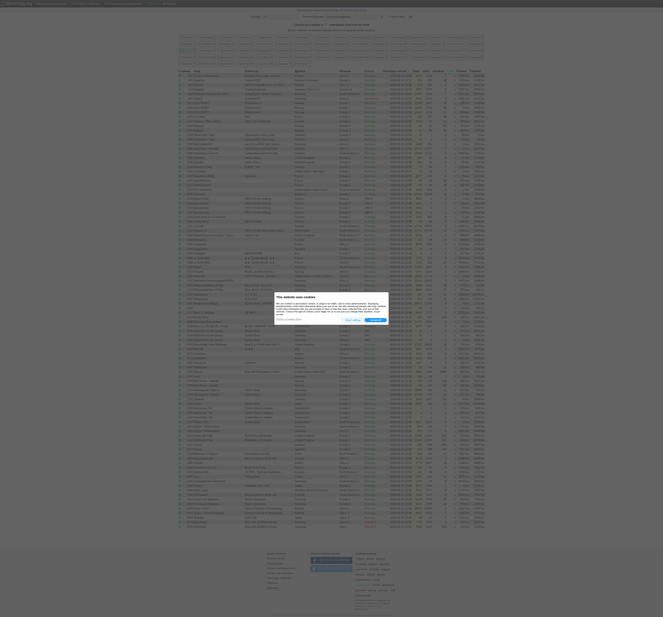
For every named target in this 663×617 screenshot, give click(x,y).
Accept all (376, 320)
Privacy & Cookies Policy (289, 319)
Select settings (353, 320)
